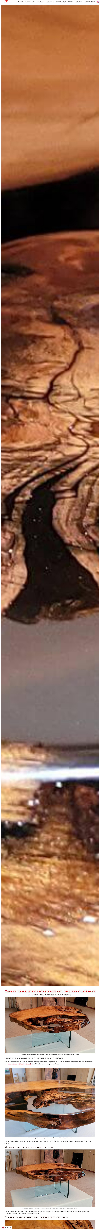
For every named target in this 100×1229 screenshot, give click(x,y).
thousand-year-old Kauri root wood (19, 1064)
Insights (20, 2)
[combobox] (7, 1227)
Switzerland (79, 2)
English (6, 1227)
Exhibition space (61, 2)
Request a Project (90, 2)
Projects (70, 2)
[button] (30, 2)
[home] (7, 1)
